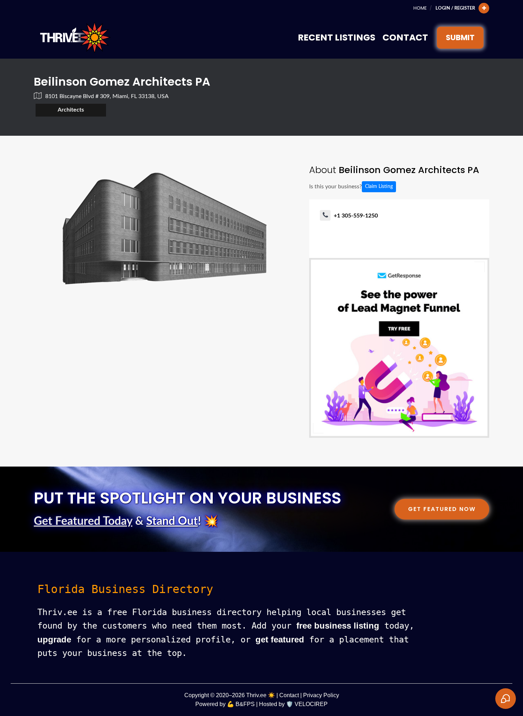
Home (420, 8)
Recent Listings (336, 37)
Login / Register (455, 8)
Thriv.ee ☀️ (260, 695)
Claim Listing (379, 186)
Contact (405, 37)
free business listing (337, 625)
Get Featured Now (442, 509)
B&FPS (245, 704)
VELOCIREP (311, 704)
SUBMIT (460, 37)
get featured (279, 639)
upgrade (54, 639)
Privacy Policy (321, 695)
